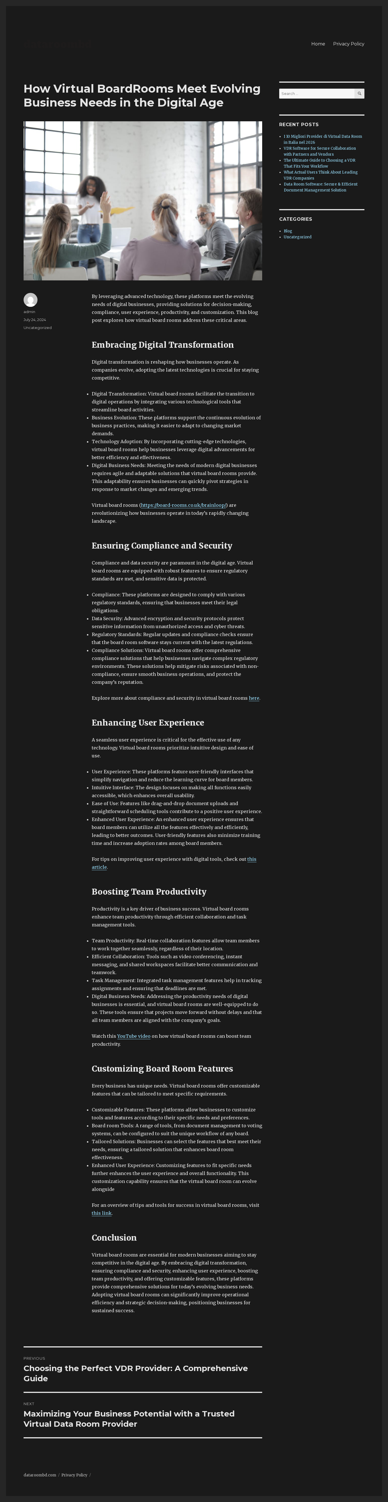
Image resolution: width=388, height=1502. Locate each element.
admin (29, 311)
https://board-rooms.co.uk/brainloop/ (183, 505)
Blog (288, 231)
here (254, 698)
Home (318, 44)
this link (102, 1213)
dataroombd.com (40, 1475)
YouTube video (134, 1036)
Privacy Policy (348, 44)
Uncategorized (38, 327)
